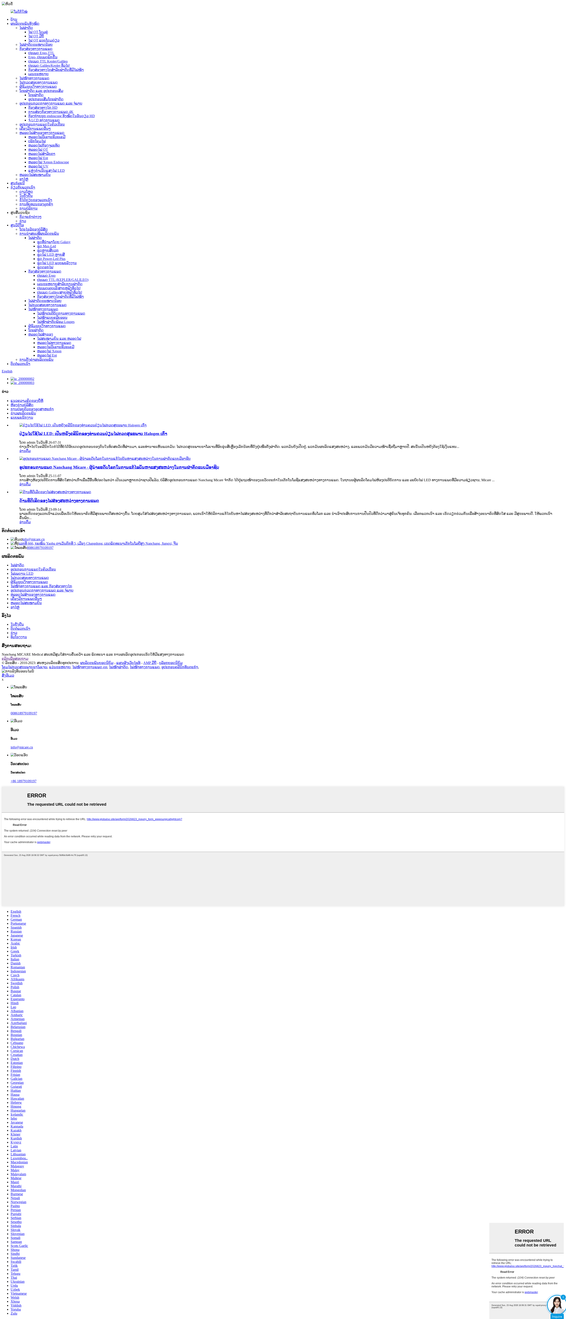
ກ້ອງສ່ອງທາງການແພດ (35, 49)
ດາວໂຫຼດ (26, 191)
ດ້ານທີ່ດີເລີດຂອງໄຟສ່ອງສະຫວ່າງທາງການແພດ (59, 500)
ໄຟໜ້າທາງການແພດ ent (89, 667)
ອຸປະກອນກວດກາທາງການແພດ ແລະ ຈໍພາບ (50, 103)
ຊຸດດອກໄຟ (45, 267)
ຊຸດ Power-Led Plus (51, 259)
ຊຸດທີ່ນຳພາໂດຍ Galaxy (54, 242)
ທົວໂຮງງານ (19, 637)
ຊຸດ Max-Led (46, 246)
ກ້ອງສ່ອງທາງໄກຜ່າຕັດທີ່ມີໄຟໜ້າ (60, 296)
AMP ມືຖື (149, 663)
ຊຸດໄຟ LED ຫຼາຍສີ (51, 254)
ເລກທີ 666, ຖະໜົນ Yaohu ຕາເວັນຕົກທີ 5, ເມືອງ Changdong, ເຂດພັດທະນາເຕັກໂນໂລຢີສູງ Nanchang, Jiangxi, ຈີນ (98, 543)
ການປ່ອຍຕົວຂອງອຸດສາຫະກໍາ (32, 409)
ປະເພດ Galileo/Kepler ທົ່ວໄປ (49, 65)
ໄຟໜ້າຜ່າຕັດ (118, 667)
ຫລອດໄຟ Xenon (49, 351)
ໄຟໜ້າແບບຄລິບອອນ (52, 317)
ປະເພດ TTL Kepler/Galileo (48, 61)
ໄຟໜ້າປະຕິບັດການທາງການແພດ (61, 313)
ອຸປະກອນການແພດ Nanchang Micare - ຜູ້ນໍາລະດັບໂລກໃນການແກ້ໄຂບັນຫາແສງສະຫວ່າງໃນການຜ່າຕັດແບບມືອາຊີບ (119, 467)
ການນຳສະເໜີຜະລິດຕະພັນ (39, 233)
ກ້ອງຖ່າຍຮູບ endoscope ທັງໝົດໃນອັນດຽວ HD (61, 116)
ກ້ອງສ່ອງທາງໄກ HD (42, 107)
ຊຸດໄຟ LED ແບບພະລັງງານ (57, 263)
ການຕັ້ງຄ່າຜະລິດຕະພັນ (36, 359)
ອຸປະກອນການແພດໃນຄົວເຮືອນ (42, 124)
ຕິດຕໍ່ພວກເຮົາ (20, 364)
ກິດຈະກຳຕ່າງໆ (30, 217)
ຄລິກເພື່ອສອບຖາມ (15, 658)
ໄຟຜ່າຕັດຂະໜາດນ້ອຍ (36, 44)
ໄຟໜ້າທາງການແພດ (34, 78)
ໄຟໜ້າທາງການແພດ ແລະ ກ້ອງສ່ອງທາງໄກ (41, 586)
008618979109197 (40, 548)
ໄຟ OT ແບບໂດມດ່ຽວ (43, 40)
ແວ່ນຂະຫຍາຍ (60, 667)
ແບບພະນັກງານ (22, 417)
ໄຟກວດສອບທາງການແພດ (38, 82)
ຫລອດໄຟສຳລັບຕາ (41, 154)
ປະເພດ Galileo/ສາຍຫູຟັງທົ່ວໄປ (59, 292)
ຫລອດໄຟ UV (38, 166)
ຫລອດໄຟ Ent (38, 158)
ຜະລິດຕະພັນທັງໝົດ (25, 23)
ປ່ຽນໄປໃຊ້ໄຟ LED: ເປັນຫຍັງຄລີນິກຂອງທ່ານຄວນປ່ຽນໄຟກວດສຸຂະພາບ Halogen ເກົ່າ (93, 433)
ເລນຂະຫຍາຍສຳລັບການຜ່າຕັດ (59, 284)
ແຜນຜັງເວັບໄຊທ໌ (128, 663)
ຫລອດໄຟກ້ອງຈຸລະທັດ (44, 145)
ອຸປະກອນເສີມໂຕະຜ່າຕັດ (45, 99)
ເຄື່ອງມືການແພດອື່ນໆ (35, 128)
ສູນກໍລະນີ (18, 183)
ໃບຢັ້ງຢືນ (26, 196)
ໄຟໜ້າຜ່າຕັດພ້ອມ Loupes (56, 322)
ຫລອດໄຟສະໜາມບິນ (35, 175)
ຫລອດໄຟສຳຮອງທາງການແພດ (41, 133)
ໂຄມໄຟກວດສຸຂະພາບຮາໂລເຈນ (24, 667)
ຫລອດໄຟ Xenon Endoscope (48, 162)
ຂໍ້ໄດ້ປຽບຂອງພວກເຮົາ (35, 200)
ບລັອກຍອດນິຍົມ (171, 663)
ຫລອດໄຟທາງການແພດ (54, 343)
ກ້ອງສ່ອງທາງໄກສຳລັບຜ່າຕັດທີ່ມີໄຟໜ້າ (56, 70)
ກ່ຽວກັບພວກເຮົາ (23, 187)
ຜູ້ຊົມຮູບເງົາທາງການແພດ (38, 86)
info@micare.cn (33, 539)
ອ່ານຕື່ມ (25, 451)
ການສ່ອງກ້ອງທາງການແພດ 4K (50, 112)
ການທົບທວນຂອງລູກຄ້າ (36, 204)
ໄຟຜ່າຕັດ (26, 28)
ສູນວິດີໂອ (17, 225)
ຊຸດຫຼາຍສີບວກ (48, 250)
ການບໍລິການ (28, 208)
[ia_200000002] (22, 379)
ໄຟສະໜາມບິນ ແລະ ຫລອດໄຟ (59, 338)
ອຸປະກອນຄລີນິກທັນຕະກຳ (179, 667)
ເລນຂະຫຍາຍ (38, 74)
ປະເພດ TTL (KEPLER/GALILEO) (62, 280)
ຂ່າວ (22, 221)
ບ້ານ (14, 19)
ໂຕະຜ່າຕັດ (36, 95)
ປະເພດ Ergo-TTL (41, 53)
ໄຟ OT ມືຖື (36, 36)
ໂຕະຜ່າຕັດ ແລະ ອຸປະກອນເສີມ (41, 91)
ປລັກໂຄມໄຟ (37, 141)
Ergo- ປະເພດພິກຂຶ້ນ (42, 57)
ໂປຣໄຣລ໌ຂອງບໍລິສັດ (33, 229)
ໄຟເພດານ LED (22, 573)
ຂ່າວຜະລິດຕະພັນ (23, 413)
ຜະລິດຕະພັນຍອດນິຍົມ (96, 663)
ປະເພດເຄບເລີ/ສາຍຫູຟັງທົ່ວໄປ (58, 288)
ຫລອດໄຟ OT (38, 149)
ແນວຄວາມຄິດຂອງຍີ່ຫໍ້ (27, 401)
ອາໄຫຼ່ (23, 179)
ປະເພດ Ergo (46, 275)
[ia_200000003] (22, 383)
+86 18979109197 (23, 781)
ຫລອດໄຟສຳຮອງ (40, 334)
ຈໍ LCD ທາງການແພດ (44, 120)
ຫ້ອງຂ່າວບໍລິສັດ (22, 405)
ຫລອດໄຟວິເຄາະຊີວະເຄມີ (46, 137)
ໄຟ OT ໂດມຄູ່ (38, 32)
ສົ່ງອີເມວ (8, 675)
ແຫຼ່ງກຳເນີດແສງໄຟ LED (46, 170)
